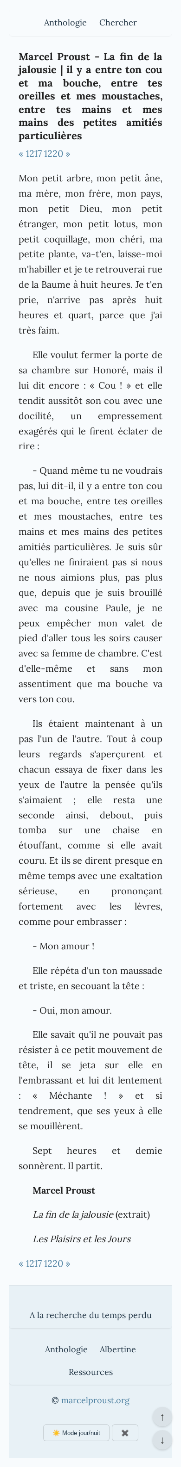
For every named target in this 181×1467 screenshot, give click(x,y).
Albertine (118, 1349)
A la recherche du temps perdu (91, 1315)
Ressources (91, 1372)
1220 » (57, 153)
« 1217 (30, 153)
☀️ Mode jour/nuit (76, 1433)
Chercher (118, 22)
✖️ (125, 1433)
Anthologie (65, 22)
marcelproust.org (95, 1400)
